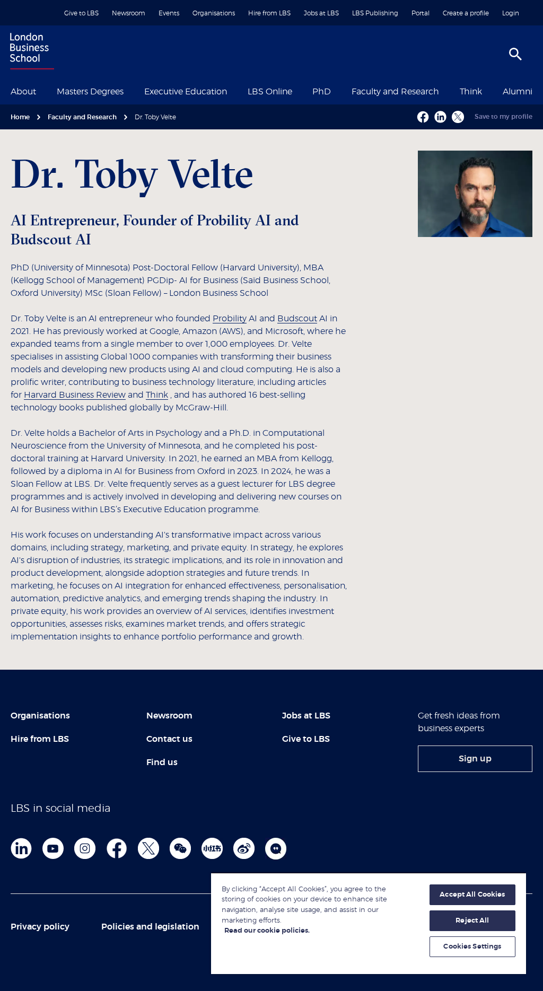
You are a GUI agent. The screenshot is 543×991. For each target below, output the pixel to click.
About (23, 91)
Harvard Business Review (75, 395)
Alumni (517, 91)
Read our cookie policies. (267, 930)
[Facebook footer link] (116, 848)
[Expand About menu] (42, 90)
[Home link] (29, 52)
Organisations (213, 13)
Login (510, 13)
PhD (321, 91)
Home (20, 117)
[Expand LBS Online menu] (298, 90)
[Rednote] (212, 848)
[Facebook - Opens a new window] (423, 117)
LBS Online (270, 91)
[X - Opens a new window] (458, 117)
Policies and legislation (150, 927)
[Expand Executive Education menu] (233, 90)
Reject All (472, 920)
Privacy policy (40, 927)
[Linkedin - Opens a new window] (440, 117)
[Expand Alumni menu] (538, 90)
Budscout (297, 318)
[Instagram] (84, 848)
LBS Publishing (375, 13)
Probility (230, 318)
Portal (420, 13)
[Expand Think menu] (488, 90)
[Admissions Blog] (275, 848)
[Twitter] (148, 848)
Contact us (169, 739)
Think (471, 91)
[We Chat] (180, 848)
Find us (162, 762)
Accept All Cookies (472, 894)
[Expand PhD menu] (337, 90)
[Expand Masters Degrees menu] (130, 90)
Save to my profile (503, 116)
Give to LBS (81, 13)
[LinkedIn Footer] (21, 848)
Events (169, 13)
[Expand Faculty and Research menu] (445, 90)
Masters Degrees (90, 91)
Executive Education (185, 91)
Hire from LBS (269, 13)
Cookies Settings (472, 946)
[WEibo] (244, 848)
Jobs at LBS (321, 13)
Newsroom (128, 13)
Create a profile (466, 13)
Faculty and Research (395, 91)
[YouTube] (53, 848)
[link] (475, 759)
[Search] (515, 54)
